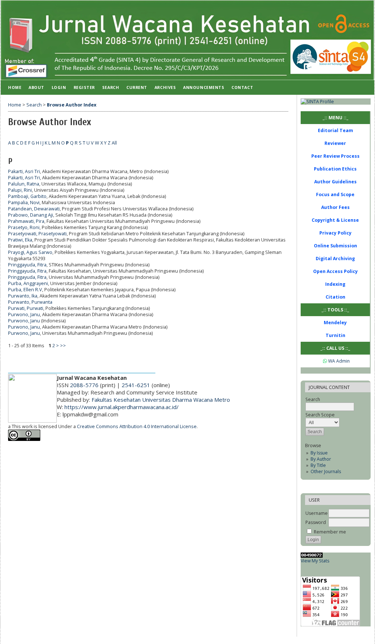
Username (316, 513)
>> (63, 345)
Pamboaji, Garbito (27, 196)
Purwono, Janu (24, 314)
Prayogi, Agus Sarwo (30, 252)
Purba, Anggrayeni (28, 283)
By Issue (319, 453)
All (114, 143)
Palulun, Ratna (23, 184)
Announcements (203, 87)
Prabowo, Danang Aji (30, 215)
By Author (321, 459)
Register (84, 87)
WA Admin (338, 361)
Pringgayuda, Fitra (27, 265)
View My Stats (315, 561)
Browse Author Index (71, 105)
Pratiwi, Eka (20, 240)
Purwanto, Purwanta (30, 302)
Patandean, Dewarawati (34, 209)
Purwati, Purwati (25, 308)
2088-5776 (84, 385)
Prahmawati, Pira (26, 221)
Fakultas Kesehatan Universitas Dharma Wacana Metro (161, 399)
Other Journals (326, 471)
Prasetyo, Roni (24, 227)
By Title (318, 465)
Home (14, 87)
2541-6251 (136, 385)
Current (136, 87)
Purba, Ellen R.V (25, 290)
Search (110, 87)
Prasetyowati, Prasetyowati (37, 234)
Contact (242, 87)
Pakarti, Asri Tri (24, 171)
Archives (165, 87)
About (36, 87)
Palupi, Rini (20, 190)
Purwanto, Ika (22, 296)
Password (315, 522)
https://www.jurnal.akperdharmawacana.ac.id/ (121, 407)
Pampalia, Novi (24, 202)
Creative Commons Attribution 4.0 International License (137, 426)
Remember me (330, 532)
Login (59, 87)
